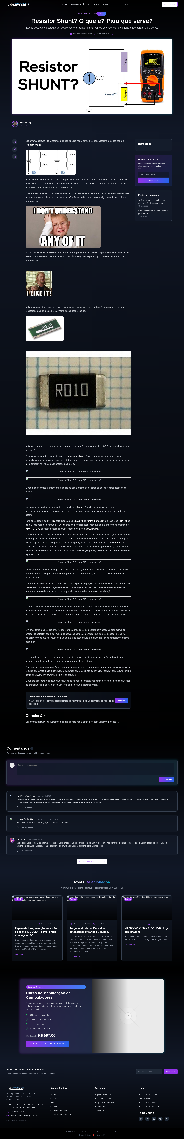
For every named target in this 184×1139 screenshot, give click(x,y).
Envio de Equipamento (60, 1114)
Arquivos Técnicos (103, 1094)
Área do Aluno (169, 4)
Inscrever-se (154, 181)
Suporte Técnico (102, 1106)
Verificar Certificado (103, 1098)
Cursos (96, 4)
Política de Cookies (147, 1102)
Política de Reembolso (149, 1106)
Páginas (107, 4)
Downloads (100, 1110)
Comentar (168, 780)
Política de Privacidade (149, 1094)
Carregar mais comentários (94, 861)
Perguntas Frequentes (104, 1102)
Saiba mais (121, 700)
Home (64, 4)
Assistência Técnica (80, 4)
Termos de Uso (145, 1098)
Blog (119, 4)
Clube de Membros (58, 1110)
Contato (128, 4)
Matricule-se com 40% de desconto (47, 1043)
